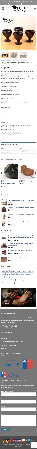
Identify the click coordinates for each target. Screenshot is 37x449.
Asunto (3, 406)
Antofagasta (5, 271)
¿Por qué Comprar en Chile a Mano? (12, 341)
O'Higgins (4, 282)
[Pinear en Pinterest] (15, 133)
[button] (3, 8)
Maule (3, 280)
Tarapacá (11, 282)
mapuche (28, 277)
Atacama (30, 271)
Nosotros (4, 338)
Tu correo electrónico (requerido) (10, 399)
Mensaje (3, 414)
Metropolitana (10, 129)
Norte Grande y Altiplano (22, 280)
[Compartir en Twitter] (9, 133)
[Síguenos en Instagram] (6, 326)
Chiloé (13, 274)
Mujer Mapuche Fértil (25, 182)
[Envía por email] (12, 133)
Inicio (3, 60)
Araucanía (12, 271)
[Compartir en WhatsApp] (3, 133)
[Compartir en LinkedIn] (19, 133)
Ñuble (16, 282)
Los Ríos (14, 277)
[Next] (32, 33)
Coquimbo (28, 274)
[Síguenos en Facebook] (3, 326)
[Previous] (4, 33)
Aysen (3, 274)
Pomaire (23, 60)
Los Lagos (8, 277)
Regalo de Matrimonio (28, 125)
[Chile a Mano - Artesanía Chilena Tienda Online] (18, 8)
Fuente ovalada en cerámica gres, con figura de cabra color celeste (9, 183)
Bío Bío (8, 274)
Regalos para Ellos (11, 127)
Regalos (3, 127)
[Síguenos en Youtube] (15, 326)
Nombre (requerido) (7, 391)
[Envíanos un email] (9, 326)
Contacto (4, 348)
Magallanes (21, 277)
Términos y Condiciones (9, 345)
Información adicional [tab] (9, 144)
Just (3, 277)
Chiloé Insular (20, 274)
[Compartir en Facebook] (6, 133)
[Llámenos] (12, 326)
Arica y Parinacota (21, 271)
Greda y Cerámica (13, 60)
